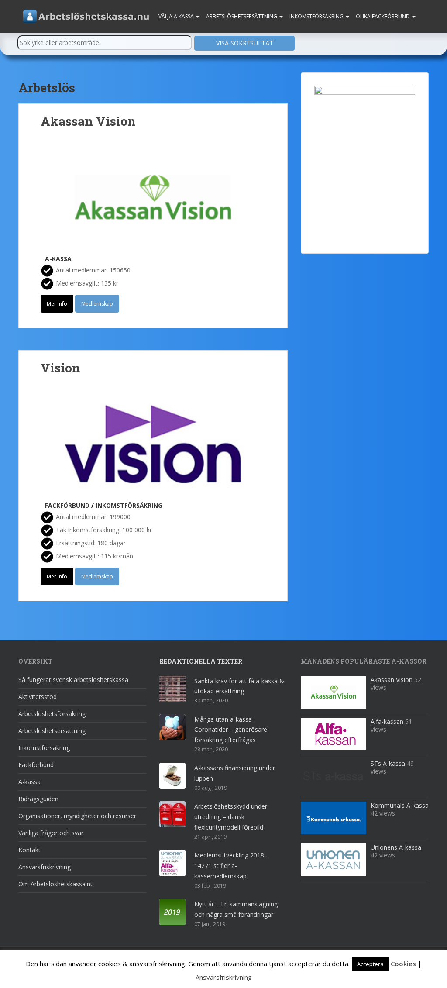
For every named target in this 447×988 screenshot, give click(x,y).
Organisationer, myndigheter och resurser (77, 816)
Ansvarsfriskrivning (44, 867)
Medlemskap (97, 303)
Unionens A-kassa (396, 847)
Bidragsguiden (38, 799)
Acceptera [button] (370, 964)
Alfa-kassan (387, 721)
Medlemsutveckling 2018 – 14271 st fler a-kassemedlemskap (231, 865)
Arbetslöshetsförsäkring (52, 713)
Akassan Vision (88, 121)
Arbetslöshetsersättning (242, 16)
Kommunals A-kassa (400, 805)
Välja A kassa (176, 16)
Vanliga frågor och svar (50, 833)
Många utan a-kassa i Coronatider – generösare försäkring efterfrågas (230, 729)
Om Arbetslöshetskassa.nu (56, 884)
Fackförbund (67, 505)
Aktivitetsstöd (37, 696)
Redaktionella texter (200, 661)
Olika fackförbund (383, 16)
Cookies (403, 963)
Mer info (57, 303)
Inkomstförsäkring (317, 16)
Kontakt (29, 850)
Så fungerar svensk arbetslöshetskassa (73, 679)
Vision (60, 368)
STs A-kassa (388, 763)
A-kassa (58, 259)
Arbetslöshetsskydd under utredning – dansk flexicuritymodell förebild (230, 816)
